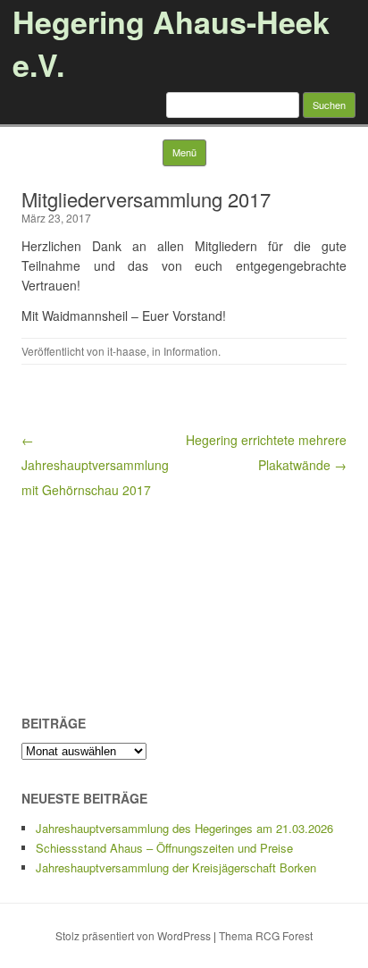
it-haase (126, 350)
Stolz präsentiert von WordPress (133, 935)
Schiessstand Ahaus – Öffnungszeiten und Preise (164, 847)
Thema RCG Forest (266, 935)
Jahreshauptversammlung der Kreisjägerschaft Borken (176, 867)
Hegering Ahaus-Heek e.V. (171, 43)
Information (190, 350)
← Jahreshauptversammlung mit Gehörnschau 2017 (95, 465)
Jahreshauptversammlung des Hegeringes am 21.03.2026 (184, 828)
